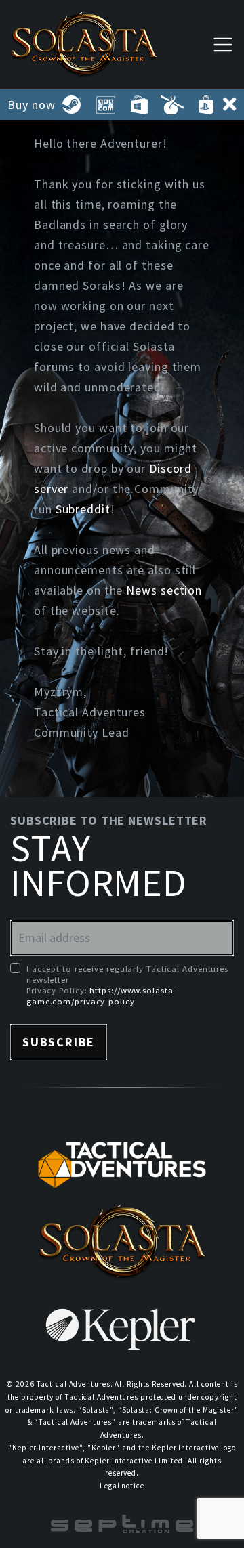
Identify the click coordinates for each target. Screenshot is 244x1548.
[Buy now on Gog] (105, 104)
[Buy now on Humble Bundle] (172, 104)
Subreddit (83, 509)
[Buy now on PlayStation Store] (205, 104)
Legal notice (122, 1485)
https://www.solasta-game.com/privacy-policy (101, 995)
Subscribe (58, 1042)
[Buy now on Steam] (72, 104)
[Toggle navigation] (223, 44)
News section (164, 590)
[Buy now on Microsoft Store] (138, 104)
